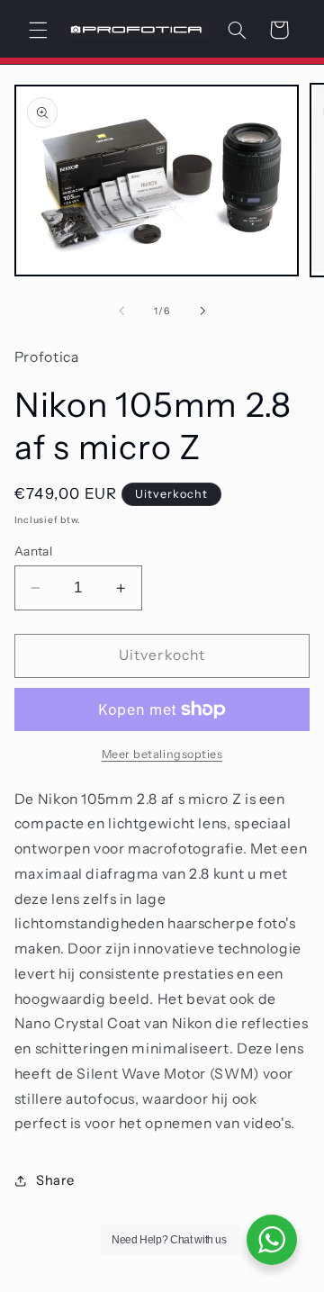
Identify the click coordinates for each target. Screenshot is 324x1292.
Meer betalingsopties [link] (162, 754)
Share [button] (55, 1180)
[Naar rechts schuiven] (202, 310)
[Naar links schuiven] (121, 310)
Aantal (33, 551)
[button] (37, 29)
